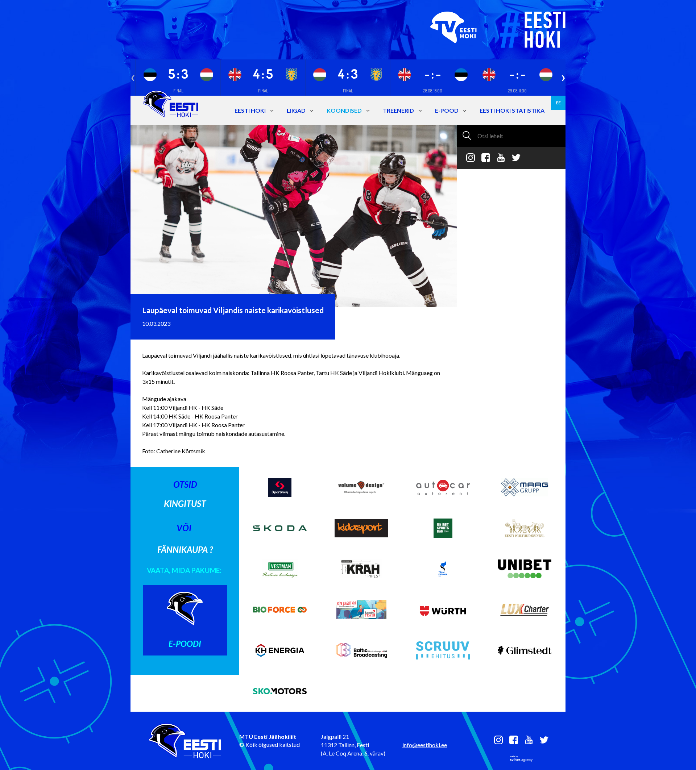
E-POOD (447, 110)
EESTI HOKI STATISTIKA (512, 110)
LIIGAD (296, 110)
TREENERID (398, 110)
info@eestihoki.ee (424, 744)
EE (558, 102)
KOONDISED (344, 110)
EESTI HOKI (250, 110)
